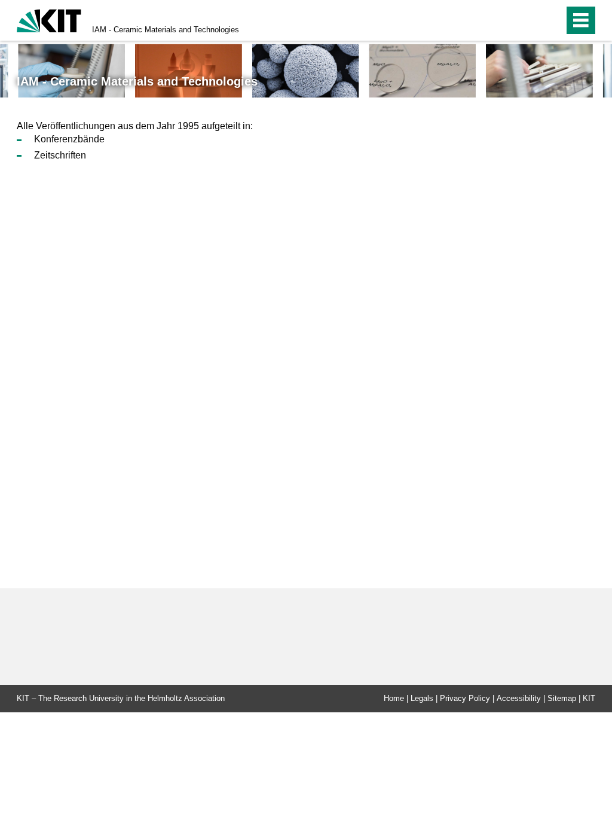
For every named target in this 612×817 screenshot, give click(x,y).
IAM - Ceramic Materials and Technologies (165, 29)
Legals (422, 698)
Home (394, 698)
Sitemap (561, 698)
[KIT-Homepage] (49, 19)
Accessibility (519, 698)
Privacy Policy (465, 698)
